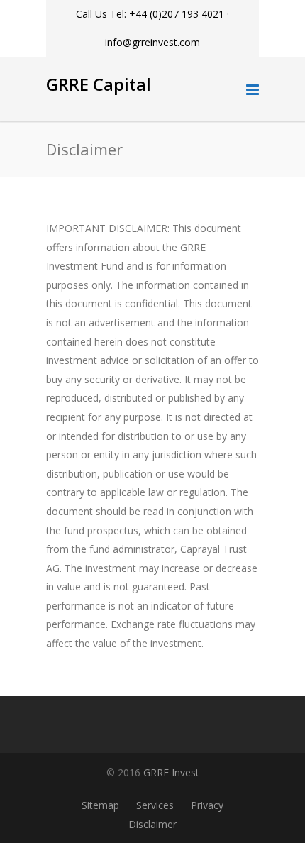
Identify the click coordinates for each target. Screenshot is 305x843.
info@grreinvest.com (152, 42)
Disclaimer (152, 824)
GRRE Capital (98, 84)
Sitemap (100, 805)
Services (155, 805)
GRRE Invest (171, 772)
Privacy (207, 805)
